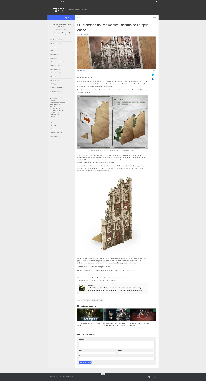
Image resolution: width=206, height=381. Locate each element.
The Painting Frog (54, 112)
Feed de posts (55, 129)
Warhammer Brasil (55, 114)
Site (80, 355)
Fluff (79, 17)
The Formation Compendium (57, 110)
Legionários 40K (55, 65)
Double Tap (54, 50)
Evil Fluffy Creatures (55, 104)
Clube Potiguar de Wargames (57, 102)
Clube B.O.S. (53, 100)
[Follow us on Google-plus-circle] (66, 18)
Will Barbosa (91, 285)
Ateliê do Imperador (56, 39)
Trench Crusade (55, 91)
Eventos (53, 54)
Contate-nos (52, 2)
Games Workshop (55, 108)
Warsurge (52, 116)
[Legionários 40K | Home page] (58, 9)
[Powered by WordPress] (56, 376)
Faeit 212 (52, 106)
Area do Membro (62, 2)
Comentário (82, 339)
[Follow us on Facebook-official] (69, 18)
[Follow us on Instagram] (71, 18)
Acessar (53, 125)
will (81, 34)
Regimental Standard (86, 300)
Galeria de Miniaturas (57, 61)
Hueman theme (69, 376)
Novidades (54, 69)
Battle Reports (55, 43)
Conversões (54, 47)
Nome (81, 350)
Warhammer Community (97, 300)
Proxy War (54, 80)
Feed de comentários (56, 132)
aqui (84, 70)
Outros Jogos (55, 73)
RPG (52, 84)
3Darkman (142, 328)
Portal (52, 76)
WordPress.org (55, 136)
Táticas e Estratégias (56, 87)
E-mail (120, 350)
